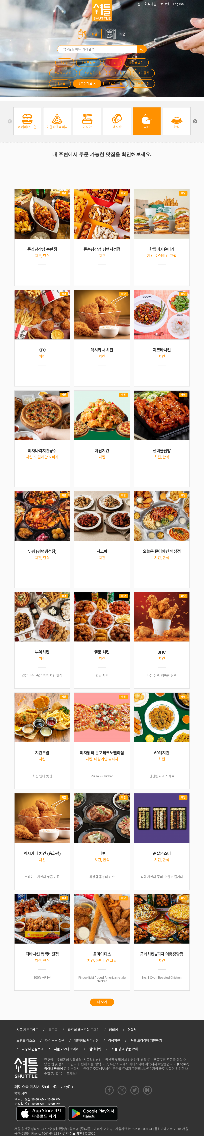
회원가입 (150, 4)
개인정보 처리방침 (86, 1040)
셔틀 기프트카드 (27, 1030)
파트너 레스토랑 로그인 (83, 1030)
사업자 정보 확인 (71, 1133)
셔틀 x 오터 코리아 (66, 1049)
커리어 (113, 1030)
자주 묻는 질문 (54, 1040)
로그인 (164, 4)
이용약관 (114, 1040)
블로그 (53, 1030)
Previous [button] (9, 121)
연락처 (132, 1030)
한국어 (58, 1069)
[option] (27, 121)
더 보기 (102, 1002)
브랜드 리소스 (26, 1040)
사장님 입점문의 (33, 1049)
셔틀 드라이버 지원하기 (146, 1040)
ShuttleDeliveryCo (57, 1086)
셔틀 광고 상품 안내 (125, 1049)
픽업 (123, 34)
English (178, 4)
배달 (94, 34)
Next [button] (195, 121)
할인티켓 (95, 1049)
